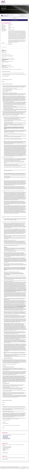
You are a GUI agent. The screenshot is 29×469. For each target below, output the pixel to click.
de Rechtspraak (14, 4)
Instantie (3, 24)
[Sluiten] (27, 15)
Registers (11, 4)
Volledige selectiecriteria (5, 452)
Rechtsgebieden (3, 28)
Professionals (18, 4)
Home (1, 4)
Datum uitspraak (3, 25)
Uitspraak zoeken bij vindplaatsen (6, 438)
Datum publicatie (4, 26)
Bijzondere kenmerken (4, 29)
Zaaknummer (3, 27)
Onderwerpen (3, 4)
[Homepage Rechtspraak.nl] (2, 1)
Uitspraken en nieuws (8, 4)
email (27, 467)
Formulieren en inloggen (25, 4)
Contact (20, 4)
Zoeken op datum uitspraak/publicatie (7, 435)
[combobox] (14, 47)
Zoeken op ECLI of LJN (5, 436)
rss (26, 467)
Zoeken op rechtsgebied (5, 437)
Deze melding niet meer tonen (22, 15)
